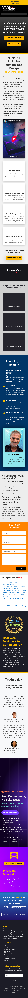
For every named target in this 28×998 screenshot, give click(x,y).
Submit (21, 568)
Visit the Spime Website (10, 812)
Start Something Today (14, 915)
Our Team (7, 951)
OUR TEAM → (11, 400)
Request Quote (14, 43)
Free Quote (7, 947)
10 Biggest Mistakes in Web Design (12, 582)
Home (6, 945)
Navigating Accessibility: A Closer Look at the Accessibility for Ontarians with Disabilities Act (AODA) (14, 594)
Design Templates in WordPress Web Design (14, 590)
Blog (20, 578)
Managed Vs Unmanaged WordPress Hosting (14, 606)
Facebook (6, 960)
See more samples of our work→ (14, 273)
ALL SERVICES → (13, 386)
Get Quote (4, 995)
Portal (6, 955)
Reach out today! (14, 258)
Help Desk (7, 957)
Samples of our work (14, 37)
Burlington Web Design (10, 949)
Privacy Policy (8, 953)
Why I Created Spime (8, 584)
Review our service (9, 958)
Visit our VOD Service (14, 863)
